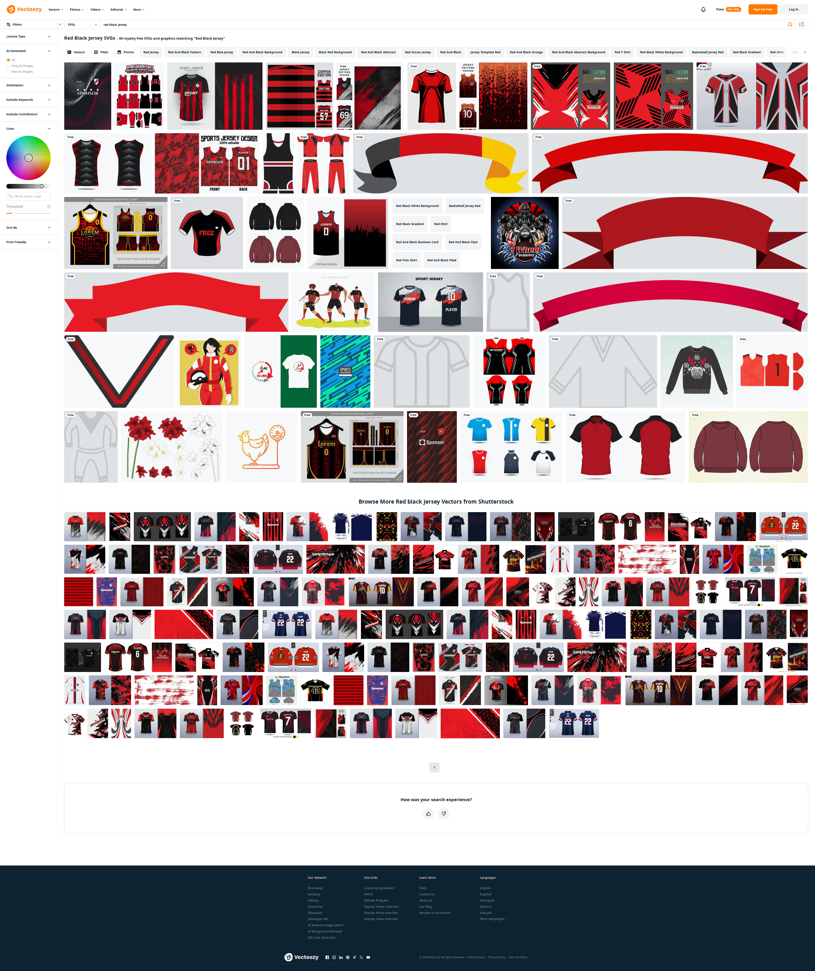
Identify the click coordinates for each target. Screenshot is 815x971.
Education (315, 913)
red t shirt (623, 52)
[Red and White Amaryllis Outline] (171, 447)
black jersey (300, 52)
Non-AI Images (22, 71)
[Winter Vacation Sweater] (603, 371)
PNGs (104, 52)
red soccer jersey (418, 52)
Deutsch (486, 907)
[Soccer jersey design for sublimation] (87, 96)
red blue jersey (222, 52)
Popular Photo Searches (381, 913)
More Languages (492, 918)
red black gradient (747, 52)
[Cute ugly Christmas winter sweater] (697, 371)
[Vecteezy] (24, 9)
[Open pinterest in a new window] (347, 957)
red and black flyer (463, 242)
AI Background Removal (325, 931)
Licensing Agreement (379, 888)
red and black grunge (526, 52)
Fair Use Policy (518, 957)
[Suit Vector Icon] (278, 163)
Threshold (14, 206)
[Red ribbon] (670, 163)
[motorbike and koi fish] (525, 233)
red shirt (777, 52)
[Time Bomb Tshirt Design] (280, 371)
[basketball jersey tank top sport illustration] (107, 163)
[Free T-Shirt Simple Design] (207, 233)
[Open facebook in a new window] (327, 957)
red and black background (262, 52)
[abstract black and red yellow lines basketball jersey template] (115, 233)
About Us (425, 900)
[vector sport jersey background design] (207, 163)
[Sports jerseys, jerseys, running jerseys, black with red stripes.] (215, 96)
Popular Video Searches (381, 919)
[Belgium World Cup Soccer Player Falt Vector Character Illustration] (333, 302)
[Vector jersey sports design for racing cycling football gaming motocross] (570, 96)
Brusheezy (315, 888)
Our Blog (425, 907)
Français (486, 913)
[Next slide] (801, 52)
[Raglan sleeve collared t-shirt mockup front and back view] (625, 447)
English (485, 888)
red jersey (151, 52)
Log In (793, 9)
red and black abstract (378, 52)
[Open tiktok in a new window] (354, 957)
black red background (335, 52)
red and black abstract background (578, 52)
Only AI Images (22, 66)
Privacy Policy (496, 957)
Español (485, 894)
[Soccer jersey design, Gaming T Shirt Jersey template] (430, 302)
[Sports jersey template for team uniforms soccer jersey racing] (431, 96)
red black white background (661, 52)
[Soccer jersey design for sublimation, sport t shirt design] (432, 447)
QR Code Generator (322, 937)
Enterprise (315, 907)
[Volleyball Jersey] (508, 302)
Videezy (313, 900)
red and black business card (417, 242)
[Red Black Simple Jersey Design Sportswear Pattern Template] (139, 96)
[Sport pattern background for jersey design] (345, 371)
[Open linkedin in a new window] (341, 957)
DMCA (368, 894)
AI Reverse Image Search (326, 925)
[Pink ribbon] (670, 302)
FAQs (423, 888)
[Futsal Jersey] (511, 447)
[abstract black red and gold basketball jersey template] (352, 447)
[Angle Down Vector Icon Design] (119, 371)
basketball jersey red (708, 52)
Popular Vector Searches (381, 907)
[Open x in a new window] (361, 957)
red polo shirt (406, 260)
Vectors (54, 9)
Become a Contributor (435, 913)
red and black (450, 52)
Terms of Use (476, 957)
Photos (75, 9)
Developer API (318, 919)
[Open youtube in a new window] (368, 957)
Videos (95, 9)
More (137, 9)
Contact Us (427, 894)
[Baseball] (422, 371)
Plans (720, 9)
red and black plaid (441, 260)
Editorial (117, 9)
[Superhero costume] (91, 447)
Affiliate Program (376, 900)
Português (487, 900)
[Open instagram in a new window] (334, 957)
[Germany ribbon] (441, 163)
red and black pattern (184, 52)
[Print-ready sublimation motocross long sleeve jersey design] (509, 371)
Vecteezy (314, 894)
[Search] (790, 24)
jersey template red (486, 52)
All (13, 60)
